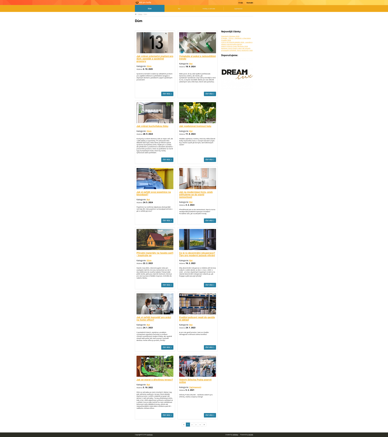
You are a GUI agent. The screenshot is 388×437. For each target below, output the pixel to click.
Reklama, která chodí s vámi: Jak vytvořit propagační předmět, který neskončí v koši (237, 49)
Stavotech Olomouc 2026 (230, 36)
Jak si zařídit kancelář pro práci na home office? (154, 318)
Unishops (150, 435)
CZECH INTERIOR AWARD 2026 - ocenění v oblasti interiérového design (237, 43)
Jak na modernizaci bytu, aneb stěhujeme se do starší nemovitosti (196, 194)
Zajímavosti (238, 9)
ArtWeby (235, 435)
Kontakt (250, 3)
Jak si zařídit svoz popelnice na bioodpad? (154, 193)
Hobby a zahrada (209, 9)
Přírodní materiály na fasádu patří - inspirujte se (155, 254)
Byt (179, 9)
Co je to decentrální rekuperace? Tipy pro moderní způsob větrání (197, 254)
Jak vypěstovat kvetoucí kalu (195, 126)
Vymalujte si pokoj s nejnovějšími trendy (197, 57)
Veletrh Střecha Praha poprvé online (195, 381)
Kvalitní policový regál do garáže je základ (197, 318)
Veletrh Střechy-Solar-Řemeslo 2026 (234, 46)
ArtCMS (250, 435)
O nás (240, 3)
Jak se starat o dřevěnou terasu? (155, 379)
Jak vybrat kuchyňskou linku (152, 126)
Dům (149, 9)
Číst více (166, 94)
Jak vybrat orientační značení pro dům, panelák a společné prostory (155, 58)
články (140, 14)
